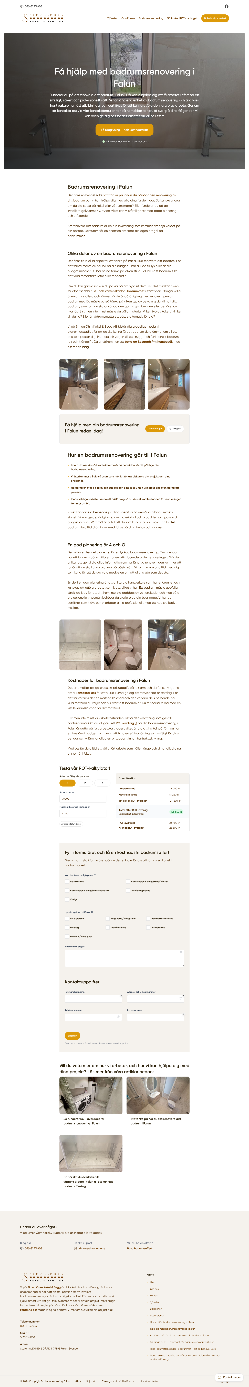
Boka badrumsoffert (215, 18)
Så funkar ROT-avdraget (182, 18)
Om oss (154, 1289)
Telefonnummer (73, 1010)
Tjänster (112, 18)
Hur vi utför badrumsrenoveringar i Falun (172, 1322)
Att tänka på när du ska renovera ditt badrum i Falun (179, 1335)
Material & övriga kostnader (74, 807)
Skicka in (72, 1035)
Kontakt (154, 1295)
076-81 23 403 (28, 1325)
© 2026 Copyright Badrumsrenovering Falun (44, 1381)
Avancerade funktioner (71, 824)
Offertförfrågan (155, 428)
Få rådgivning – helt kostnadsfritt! (124, 130)
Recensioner (157, 1315)
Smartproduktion (149, 1381)
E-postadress (134, 1010)
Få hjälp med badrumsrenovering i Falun (172, 1328)
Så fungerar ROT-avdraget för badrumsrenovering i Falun (182, 1342)
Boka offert (156, 1308)
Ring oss (177, 429)
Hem (152, 1282)
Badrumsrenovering (151, 18)
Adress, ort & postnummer (141, 992)
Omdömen (128, 18)
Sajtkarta (91, 1381)
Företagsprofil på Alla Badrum (118, 1381)
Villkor (78, 1381)
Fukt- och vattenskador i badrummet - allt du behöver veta (183, 1348)
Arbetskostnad (67, 792)
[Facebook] (226, 6)
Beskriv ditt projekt (75, 946)
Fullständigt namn (75, 992)
